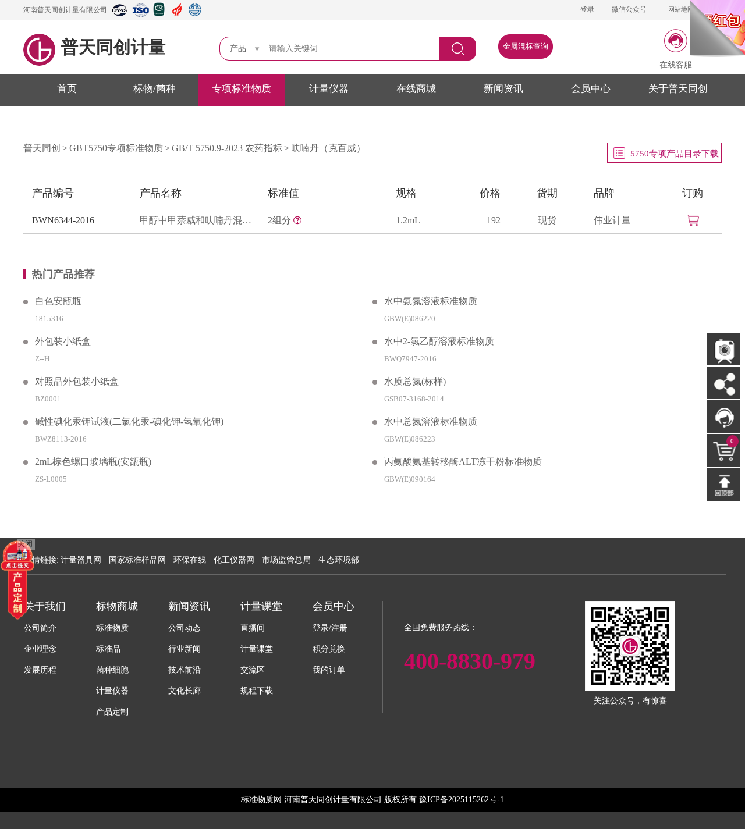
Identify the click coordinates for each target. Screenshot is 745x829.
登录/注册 (330, 628)
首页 (67, 88)
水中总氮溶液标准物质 (430, 421)
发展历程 (40, 670)
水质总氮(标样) (415, 381)
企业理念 (40, 649)
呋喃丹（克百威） (328, 148)
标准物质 (112, 628)
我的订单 (329, 670)
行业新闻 (184, 649)
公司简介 (40, 628)
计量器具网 (81, 560)
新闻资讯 (503, 88)
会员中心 (591, 88)
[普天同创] (17, 579)
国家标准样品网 (137, 560)
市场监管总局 (286, 560)
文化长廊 (184, 690)
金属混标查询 (525, 46)
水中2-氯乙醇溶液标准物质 (439, 341)
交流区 (252, 670)
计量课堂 (256, 649)
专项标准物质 (241, 88)
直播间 (252, 628)
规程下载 (256, 690)
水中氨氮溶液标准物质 (430, 301)
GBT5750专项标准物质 (116, 148)
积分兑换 (329, 649)
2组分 (280, 220)
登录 (587, 9)
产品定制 (112, 711)
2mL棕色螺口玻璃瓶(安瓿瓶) (93, 462)
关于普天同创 (678, 88)
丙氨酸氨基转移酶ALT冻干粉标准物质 (463, 462)
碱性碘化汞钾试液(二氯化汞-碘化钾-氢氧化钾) (129, 421)
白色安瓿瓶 (58, 301)
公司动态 (184, 628)
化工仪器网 (234, 560)
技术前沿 (184, 670)
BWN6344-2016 (63, 220)
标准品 (108, 649)
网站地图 (681, 9)
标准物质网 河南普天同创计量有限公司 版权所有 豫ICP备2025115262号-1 (372, 799)
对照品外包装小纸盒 (77, 381)
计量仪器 (329, 88)
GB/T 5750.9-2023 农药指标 (227, 148)
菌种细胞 (112, 670)
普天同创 (42, 148)
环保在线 (189, 560)
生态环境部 (338, 560)
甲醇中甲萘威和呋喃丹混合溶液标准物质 (198, 220)
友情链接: (41, 560)
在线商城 (416, 88)
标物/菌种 (154, 88)
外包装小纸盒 (63, 341)
